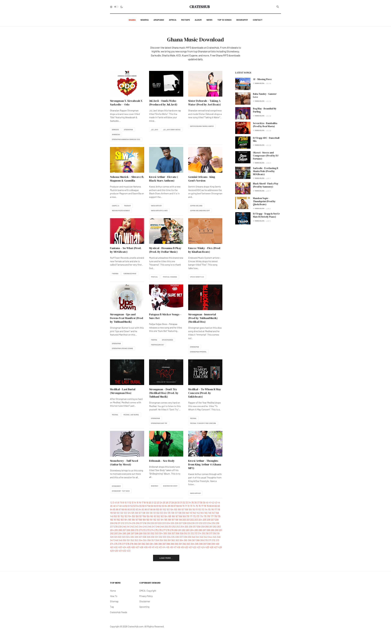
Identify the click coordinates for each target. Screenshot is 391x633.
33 (186, 502)
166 (173, 516)
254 (182, 526)
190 (147, 519)
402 (116, 547)
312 (192, 533)
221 (156, 523)
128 (143, 512)
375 (116, 543)
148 (217, 512)
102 (164, 509)
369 (202, 540)
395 (197, 543)
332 (160, 537)
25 (164, 502)
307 (173, 533)
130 (151, 512)
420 (186, 547)
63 (163, 506)
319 (217, 533)
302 (152, 533)
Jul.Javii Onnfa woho (171, 129)
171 (191, 516)
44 (218, 502)
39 (204, 502)
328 (144, 537)
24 (161, 502)
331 (156, 537)
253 (178, 526)
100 (157, 509)
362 (173, 540)
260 (207, 526)
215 (133, 523)
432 (124, 550)
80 (210, 506)
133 (161, 512)
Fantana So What (129, 273)
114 (206, 509)
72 (188, 506)
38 (201, 502)
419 (182, 547)
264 (112, 530)
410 (149, 547)
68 (177, 506)
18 (145, 502)
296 (128, 533)
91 (131, 509)
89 (125, 509)
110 (193, 509)
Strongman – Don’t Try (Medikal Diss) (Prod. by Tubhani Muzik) (164, 392)
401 (111, 547)
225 (172, 523)
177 (211, 516)
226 (176, 523)
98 (151, 509)
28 (172, 502)
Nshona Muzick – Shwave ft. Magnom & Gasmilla (127, 178)
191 (151, 519)
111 (196, 509)
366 (190, 540)
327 (140, 537)
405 (129, 547)
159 (148, 516)
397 (205, 543)
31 (181, 502)
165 (169, 516)
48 (120, 506)
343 (206, 537)
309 (181, 533)
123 (125, 512)
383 (147, 543)
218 (144, 523)
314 (199, 533)
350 (124, 540)
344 (210, 537)
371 (209, 540)
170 (187, 516)
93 (137, 509)
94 (140, 509)
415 (167, 547)
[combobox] (277, 7)
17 (142, 502)
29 (175, 502)
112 (199, 509)
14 (135, 502)
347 (112, 540)
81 (213, 506)
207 (212, 519)
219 (148, 523)
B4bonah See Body (170, 486)
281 (179, 530)
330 (152, 537)
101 (161, 509)
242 (132, 526)
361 (169, 540)
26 (167, 502)
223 (164, 523)
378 (127, 543)
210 (115, 523)
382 (143, 543)
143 (198, 512)
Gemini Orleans (196, 206)
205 (204, 519)
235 (213, 523)
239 (120, 526)
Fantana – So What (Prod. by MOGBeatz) (125, 250)
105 (175, 509)
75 (197, 506)
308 (177, 533)
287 (204, 530)
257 (194, 526)
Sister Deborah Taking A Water (202, 126)
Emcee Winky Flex (197, 277)
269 (132, 530)
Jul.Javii (154, 129)
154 (129, 516)
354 (141, 540)
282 (183, 530)
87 (120, 509)
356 (149, 540)
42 (212, 502)
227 (180, 523)
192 (154, 519)
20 (150, 502)
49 (123, 506)
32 (184, 502)
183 (122, 519)
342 (201, 537)
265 (116, 530)
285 (196, 530)
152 (122, 516)
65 (169, 506)
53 (134, 506)
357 (153, 540)
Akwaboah (116, 134)
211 (119, 523)
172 (194, 516)
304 (161, 533)
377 (123, 543)
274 (152, 530)
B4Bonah (154, 486)
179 (218, 516)
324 (128, 537)
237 (111, 526)
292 (112, 533)
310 (185, 533)
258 (199, 526)
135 (169, 512)
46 (114, 506)
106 (179, 509)
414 (164, 547)
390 (176, 543)
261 (210, 526)
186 (133, 519)
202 (192, 519)
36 (195, 502)
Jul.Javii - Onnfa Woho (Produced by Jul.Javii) (163, 102)
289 (212, 530)
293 (116, 533)
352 (132, 540)
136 (172, 512)
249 (162, 526)
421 (190, 547)
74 (194, 506)
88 (123, 509)
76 (199, 506)
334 (169, 537)
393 (188, 543)
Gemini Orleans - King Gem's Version (201, 178)
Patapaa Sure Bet (157, 345)
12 (130, 502)
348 (116, 540)
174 (201, 516)
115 (209, 509)
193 (158, 519)
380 (135, 543)
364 (181, 540)
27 (170, 502)
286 (200, 530)
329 (148, 537)
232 (201, 523)
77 (202, 506)
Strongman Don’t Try (159, 423)
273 (148, 530)
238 (116, 526)
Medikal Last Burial (131, 415)
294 (120, 533)
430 (116, 550)
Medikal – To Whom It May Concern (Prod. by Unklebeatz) (204, 392)
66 (172, 506)
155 (133, 516)
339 (189, 537)
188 (140, 519)
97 (148, 509)
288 (208, 530)
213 (126, 523)
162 (158, 516)
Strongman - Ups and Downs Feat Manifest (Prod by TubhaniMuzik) (126, 318)
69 (180, 506)
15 (138, 502)
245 (145, 526)
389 (172, 543)
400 (217, 543)
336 (177, 537)
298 (136, 533)
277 (164, 530)
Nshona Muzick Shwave (121, 210)
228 (184, 523)
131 (154, 512)
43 (215, 502)
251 (170, 526)
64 (166, 506)
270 (136, 530)
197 (173, 519)
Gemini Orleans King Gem (200, 210)
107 (182, 509)
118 (218, 509)
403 (120, 547)
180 (111, 519)
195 (165, 519)
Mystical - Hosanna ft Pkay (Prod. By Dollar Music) (165, 250)
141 (190, 512)
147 (213, 512)
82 (216, 506)
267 (124, 530)
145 (206, 512)
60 (155, 506)
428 (220, 547)
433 (128, 550)
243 (136, 526)
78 (205, 506)
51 (129, 506)
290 (216, 530)
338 (185, 537)
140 (187, 512)
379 (131, 543)
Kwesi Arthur (156, 206)
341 (197, 537)
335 (173, 537)
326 (136, 537)
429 (112, 550)
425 (207, 547)
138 (179, 512)
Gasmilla (115, 206)
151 (118, 516)
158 (144, 516)
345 (214, 537)
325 (132, 537)
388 (168, 543)
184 (126, 519)
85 (114, 509)
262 (215, 526)
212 (122, 523)
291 (220, 530)
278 (168, 530)
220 (152, 523)
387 (164, 543)
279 (172, 530)
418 (178, 547)
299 (141, 533)
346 (219, 537)
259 (203, 526)
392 (184, 543)
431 (120, 550)
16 (140, 502)
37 (198, 502)
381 (139, 543)
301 (148, 533)
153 (126, 516)
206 (208, 519)
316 (207, 533)
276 (160, 530)
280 (176, 530)
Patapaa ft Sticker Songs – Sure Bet (165, 316)
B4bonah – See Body (162, 461)
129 (147, 512)
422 (194, 547)
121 (118, 512)
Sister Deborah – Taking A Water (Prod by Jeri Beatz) (204, 102)
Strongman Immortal (198, 352)
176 (208, 516)
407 (137, 547)
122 (121, 512)
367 (194, 540)
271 (140, 530)
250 (166, 526)
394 (192, 543)
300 (145, 533)
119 (111, 512)
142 (194, 512)
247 (153, 526)
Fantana (115, 273)
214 (130, 523)
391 (180, 543)
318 (214, 533)
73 (191, 506)
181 (115, 519)
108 (186, 509)
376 (120, 543)
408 (141, 547)
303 (157, 533)
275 (156, 530)
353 (136, 540)
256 (190, 526)
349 (120, 540)
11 (128, 502)
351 (128, 540)
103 (168, 509)
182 (118, 519)
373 (217, 540)
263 (219, 526)
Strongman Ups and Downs (122, 348)
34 (189, 502)
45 (111, 506)
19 (147, 502)
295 (124, 533)
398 (209, 543)
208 (217, 519)
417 (174, 547)
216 (137, 523)
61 (158, 506)
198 (176, 519)
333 (164, 537)
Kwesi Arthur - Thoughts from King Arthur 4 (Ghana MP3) (204, 464)
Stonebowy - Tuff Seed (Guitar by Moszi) (124, 462)
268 (128, 530)
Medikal (115, 415)
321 (115, 537)
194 (162, 519)
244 (141, 526)
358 (157, 540)
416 (171, 547)
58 (149, 506)
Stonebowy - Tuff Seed (121, 491)
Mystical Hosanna (170, 277)
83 (218, 506)
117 (215, 509)
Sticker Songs (167, 340)
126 (136, 512)
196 (169, 519)
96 (145, 509)
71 (186, 506)
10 (126, 502)
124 (129, 512)
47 (117, 506)
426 (211, 547)
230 (193, 523)
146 (209, 512)
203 (196, 519)
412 (156, 547)
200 (184, 519)
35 (192, 502)
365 (185, 540)
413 (160, 547)
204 (200, 519)
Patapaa (154, 340)
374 (112, 543)
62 (160, 506)
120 (114, 512)
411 (153, 547)
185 (129, 519)
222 (160, 523)
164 (166, 516)
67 (175, 506)
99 (154, 509)
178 (215, 516)
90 (128, 509)
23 (158, 502)
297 (132, 533)
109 (190, 509)
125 (132, 512)
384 (152, 543)
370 (206, 540)
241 (128, 526)
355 (145, 540)
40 (207, 502)
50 (126, 506)
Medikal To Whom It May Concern (203, 423)
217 (141, 523)
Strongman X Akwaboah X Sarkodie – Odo (126, 102)
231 (196, 523)
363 (177, 540)
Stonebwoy (116, 486)
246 (149, 526)
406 (133, 547)
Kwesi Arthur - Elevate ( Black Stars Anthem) (163, 178)
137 (176, 512)
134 (165, 512)
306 (169, 533)
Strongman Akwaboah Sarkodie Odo (126, 139)
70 (183, 506)
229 (189, 523)
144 (202, 512)
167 (176, 516)
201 (188, 519)
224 (168, 523)
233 (205, 523)
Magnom (127, 206)
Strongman (128, 129)
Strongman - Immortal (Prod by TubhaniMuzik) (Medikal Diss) (203, 318)
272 (144, 530)
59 (152, 506)
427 (215, 547)
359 (161, 540)
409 (146, 547)
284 (192, 530)
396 (201, 543)
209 (112, 523)
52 (131, 506)
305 (165, 533)
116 (212, 509)
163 (162, 516)
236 (217, 523)
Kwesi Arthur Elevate (159, 210)
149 (111, 516)
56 (143, 506)
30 (178, 502)
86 (117, 509)
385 (156, 543)
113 (202, 509)
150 (115, 516)
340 (193, 537)
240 (124, 526)
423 (198, 547)
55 (140, 506)
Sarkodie (115, 129)
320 (112, 537)
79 (207, 506)
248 (158, 526)
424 (203, 547)
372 (213, 540)
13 (132, 502)
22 (155, 502)
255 (186, 526)
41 (210, 502)
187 (136, 519)
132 (157, 512)
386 (160, 543)
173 (197, 516)
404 (124, 547)
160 (151, 516)
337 (181, 537)
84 (111, 509)
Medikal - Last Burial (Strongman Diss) (122, 391)
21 (152, 502)
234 (209, 523)
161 (155, 516)
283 (188, 530)
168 (180, 516)
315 (203, 533)
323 (124, 537)
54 (137, 506)
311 (188, 533)
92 (134, 509)
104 (172, 509)
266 (120, 530)
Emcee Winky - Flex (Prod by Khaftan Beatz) (204, 250)
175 (204, 516)
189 (144, 519)
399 (213, 543)
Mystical (154, 277)
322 (119, 537)
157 (140, 516)
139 (183, 512)
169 (184, 516)
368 (198, 540)
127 (140, 512)
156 (137, 516)
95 (143, 509)
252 (174, 526)
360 (165, 540)
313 (195, 533)
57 (146, 506)
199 (180, 519)
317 (210, 533)
